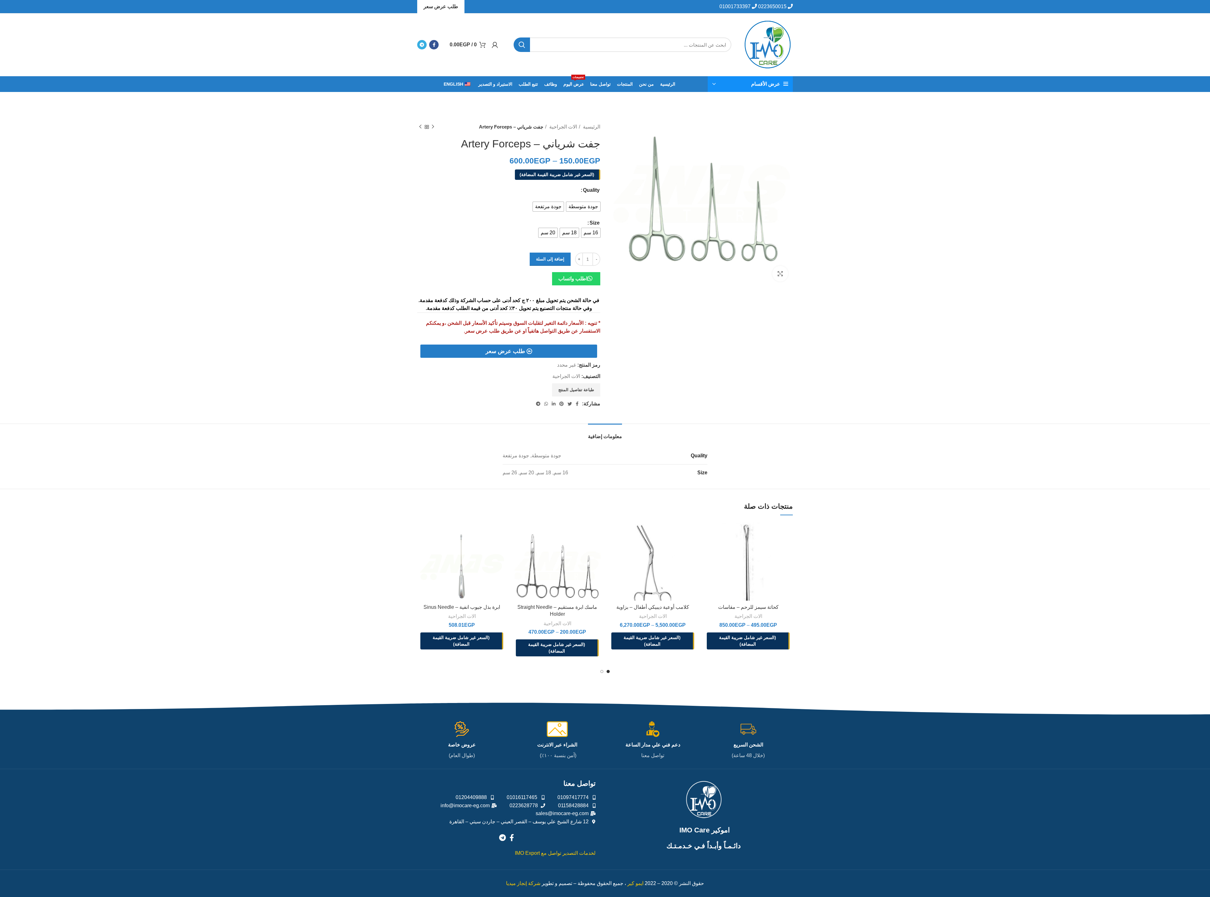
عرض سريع (726, 547)
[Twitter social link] (570, 404)
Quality (591, 190)
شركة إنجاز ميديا (523, 883)
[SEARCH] (522, 44)
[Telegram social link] (422, 44)
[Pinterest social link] (561, 404)
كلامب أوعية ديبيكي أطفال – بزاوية (652, 607)
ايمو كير (635, 883)
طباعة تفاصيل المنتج (576, 389)
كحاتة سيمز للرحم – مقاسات (748, 607)
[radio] (583, 206)
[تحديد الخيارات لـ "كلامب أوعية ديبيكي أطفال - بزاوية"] (613, 532)
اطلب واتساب (572, 278)
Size (595, 223)
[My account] (495, 44)
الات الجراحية (562, 126)
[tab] (605, 433)
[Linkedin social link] (553, 404)
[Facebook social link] (434, 44)
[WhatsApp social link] (546, 404)
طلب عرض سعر (441, 6)
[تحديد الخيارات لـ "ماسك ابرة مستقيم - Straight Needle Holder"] (517, 532)
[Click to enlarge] (780, 274)
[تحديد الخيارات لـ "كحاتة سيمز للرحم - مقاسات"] (708, 532)
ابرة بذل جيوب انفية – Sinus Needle (462, 607)
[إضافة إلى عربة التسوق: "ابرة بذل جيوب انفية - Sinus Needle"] (422, 532)
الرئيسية (591, 126)
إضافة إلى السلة (550, 259)
